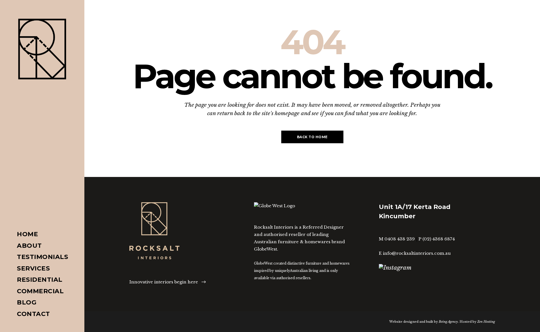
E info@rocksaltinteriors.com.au (415, 253)
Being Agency (448, 322)
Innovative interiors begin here (163, 282)
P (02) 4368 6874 (436, 239)
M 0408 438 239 (397, 239)
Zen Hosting (486, 322)
